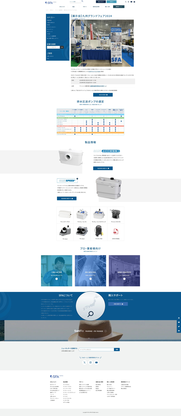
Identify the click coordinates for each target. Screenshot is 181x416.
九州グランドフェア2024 (94, 71)
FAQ (48, 58)
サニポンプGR (66, 400)
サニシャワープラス (67, 388)
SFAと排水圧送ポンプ (54, 390)
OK (62, 47)
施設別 (97, 386)
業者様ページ (119, 6)
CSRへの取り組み (54, 388)
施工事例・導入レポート (52, 38)
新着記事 (49, 20)
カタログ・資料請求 (111, 396)
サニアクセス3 (66, 384)
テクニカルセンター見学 (112, 394)
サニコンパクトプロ (67, 398)
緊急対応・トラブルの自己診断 (85, 388)
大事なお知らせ (51, 22)
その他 (48, 34)
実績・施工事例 (96, 6)
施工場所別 (98, 384)
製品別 (97, 388)
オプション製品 (66, 402)
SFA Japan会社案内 (54, 386)
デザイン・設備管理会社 (126, 386)
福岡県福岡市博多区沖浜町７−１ (98, 86)
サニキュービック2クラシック (69, 392)
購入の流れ (109, 384)
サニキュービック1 (67, 390)
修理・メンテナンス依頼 (84, 384)
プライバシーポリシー (54, 398)
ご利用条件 (52, 400)
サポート (85, 6)
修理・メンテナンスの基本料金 (85, 386)
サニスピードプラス (67, 386)
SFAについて (62, 6)
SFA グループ (53, 384)
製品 (74, 6)
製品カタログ (101, 1)
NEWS (48, 25)
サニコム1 (65, 394)
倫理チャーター (53, 392)
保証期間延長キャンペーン (84, 390)
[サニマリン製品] (90, 330)
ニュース (52, 394)
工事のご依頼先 (110, 392)
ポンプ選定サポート (111, 388)
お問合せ (111, 1)
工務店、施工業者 (124, 384)
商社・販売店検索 (110, 390)
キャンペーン (50, 29)
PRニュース (49, 31)
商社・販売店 (123, 388)
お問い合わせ (50, 56)
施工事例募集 (99, 390)
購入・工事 (107, 6)
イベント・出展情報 (51, 36)
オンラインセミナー (51, 27)
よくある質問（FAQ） (83, 392)
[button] (87, 338)
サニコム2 (65, 396)
